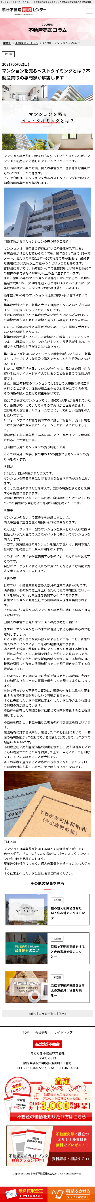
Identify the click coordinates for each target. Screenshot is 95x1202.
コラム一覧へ (47, 1013)
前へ (33, 1013)
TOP (25, 1032)
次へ (62, 1013)
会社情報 (41, 1032)
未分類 (8, 54)
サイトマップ (63, 1032)
